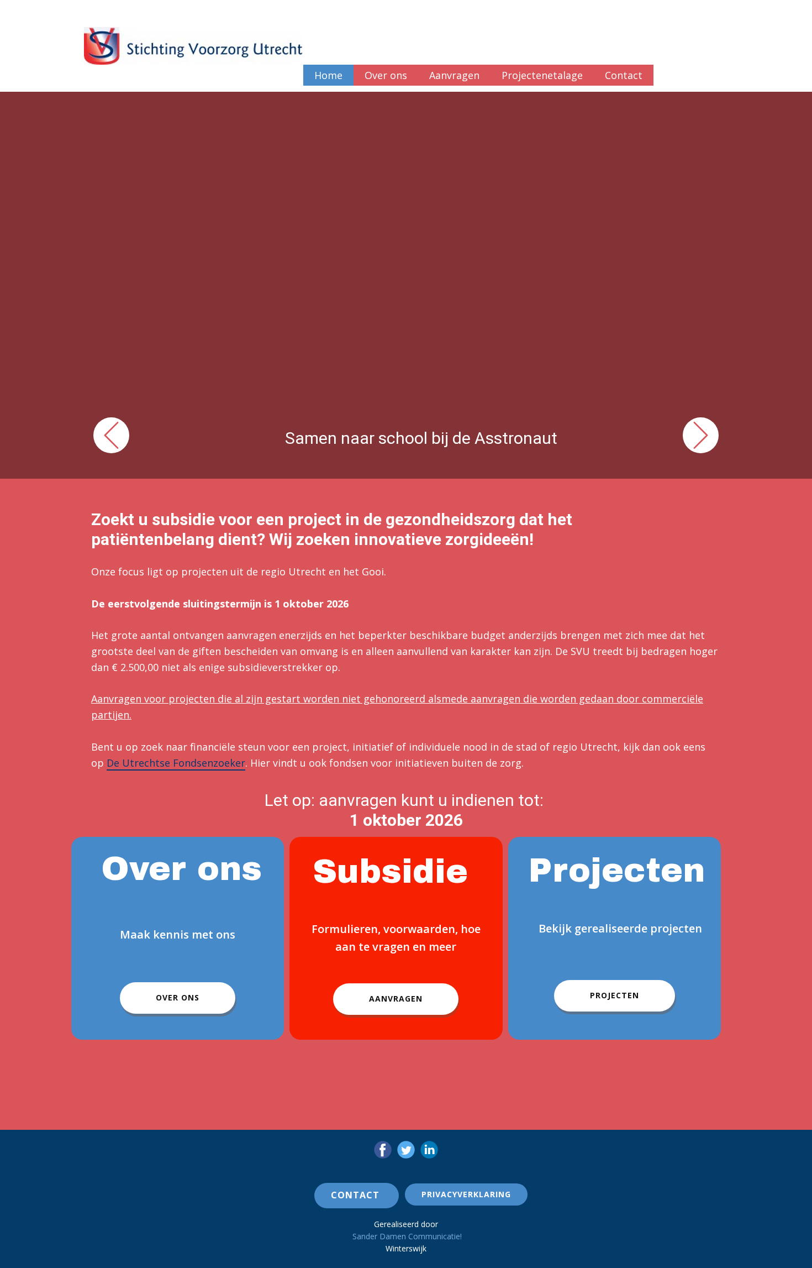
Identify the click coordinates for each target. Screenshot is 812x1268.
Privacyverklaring (466, 1194)
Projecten (614, 995)
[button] (111, 435)
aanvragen (396, 998)
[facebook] (383, 1150)
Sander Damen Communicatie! (407, 1236)
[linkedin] (429, 1150)
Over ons (177, 997)
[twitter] (406, 1150)
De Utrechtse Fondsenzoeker (176, 762)
